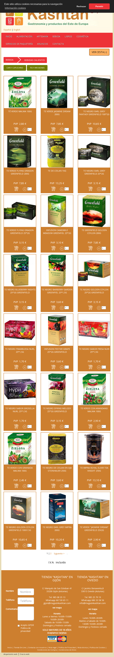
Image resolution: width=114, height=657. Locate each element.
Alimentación (24, 36)
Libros (68, 36)
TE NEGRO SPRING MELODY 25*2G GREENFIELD (57, 410)
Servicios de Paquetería (19, 43)
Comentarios (10, 609)
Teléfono (10, 599)
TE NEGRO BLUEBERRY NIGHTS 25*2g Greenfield (19, 291)
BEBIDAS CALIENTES (34, 60)
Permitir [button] (99, 6)
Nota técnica (83, 647)
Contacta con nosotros (37, 647)
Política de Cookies (97, 647)
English (17, 29)
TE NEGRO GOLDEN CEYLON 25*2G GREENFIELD (94, 291)
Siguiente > (58, 553)
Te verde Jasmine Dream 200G (57, 113)
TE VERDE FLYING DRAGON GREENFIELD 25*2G (20, 232)
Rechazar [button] (81, 6)
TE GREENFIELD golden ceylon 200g (94, 232)
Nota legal (53, 647)
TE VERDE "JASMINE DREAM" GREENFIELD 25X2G (94, 529)
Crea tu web (24, 654)
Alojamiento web (10, 654)
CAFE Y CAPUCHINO (15, 68)
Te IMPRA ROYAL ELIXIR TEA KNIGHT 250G (94, 469)
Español (7, 29)
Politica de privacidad (26, 629)
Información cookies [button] (15, 8)
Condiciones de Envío (67, 650)
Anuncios (42, 43)
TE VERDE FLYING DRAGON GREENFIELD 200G (20, 172)
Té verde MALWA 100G (20, 111)
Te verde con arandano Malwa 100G (94, 410)
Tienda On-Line (20, 647)
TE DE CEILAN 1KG (57, 170)
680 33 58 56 (98, 600)
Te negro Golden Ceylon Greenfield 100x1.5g (20, 529)
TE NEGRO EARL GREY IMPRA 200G (57, 529)
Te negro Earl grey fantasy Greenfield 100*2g (94, 113)
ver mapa (57, 607)
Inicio (9, 36)
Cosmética (82, 36)
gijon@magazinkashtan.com (57, 603)
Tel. (57, 597)
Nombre (10, 590)
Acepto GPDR (27, 628)
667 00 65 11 (62, 600)
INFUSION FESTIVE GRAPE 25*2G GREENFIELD (57, 350)
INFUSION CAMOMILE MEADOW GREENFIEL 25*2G (57, 232)
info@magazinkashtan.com (93, 603)
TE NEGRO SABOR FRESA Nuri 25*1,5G (94, 350)
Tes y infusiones (37, 68)
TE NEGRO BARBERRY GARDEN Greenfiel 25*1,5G (57, 291)
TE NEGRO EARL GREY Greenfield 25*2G (94, 172)
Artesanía (42, 36)
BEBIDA (56, 36)
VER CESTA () (99, 52)
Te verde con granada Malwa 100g (20, 469)
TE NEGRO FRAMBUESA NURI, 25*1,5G (20, 350)
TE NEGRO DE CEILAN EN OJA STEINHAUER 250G (57, 469)
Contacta (58, 43)
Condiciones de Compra (47, 650)
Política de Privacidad (67, 647)
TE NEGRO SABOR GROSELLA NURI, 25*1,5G (19, 410)
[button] (16, 129)
